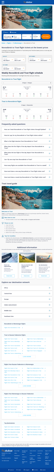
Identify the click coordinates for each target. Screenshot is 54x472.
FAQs (31, 453)
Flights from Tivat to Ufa (10, 350)
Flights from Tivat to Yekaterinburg (12, 353)
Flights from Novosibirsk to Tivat (12, 327)
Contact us (24, 456)
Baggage (16, 458)
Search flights (46, 36)
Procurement (32, 455)
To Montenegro (17, 43)
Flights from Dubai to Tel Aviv (34, 429)
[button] (27, 129)
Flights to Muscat (47, 457)
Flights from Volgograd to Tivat (34, 380)
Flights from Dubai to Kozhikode (12, 429)
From (5, 35)
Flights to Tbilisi (48, 450)
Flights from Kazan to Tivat (10, 368)
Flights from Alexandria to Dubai (12, 432)
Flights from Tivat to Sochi (10, 348)
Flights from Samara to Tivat (34, 375)
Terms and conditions (6, 458)
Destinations (17, 455)
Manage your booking (25, 451)
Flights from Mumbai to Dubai (34, 434)
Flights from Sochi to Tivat (10, 377)
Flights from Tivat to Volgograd (34, 350)
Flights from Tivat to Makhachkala (35, 339)
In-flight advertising (32, 458)
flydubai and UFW (24, 462)
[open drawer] (3, 1)
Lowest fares (40, 450)
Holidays (39, 458)
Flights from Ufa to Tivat (10, 380)
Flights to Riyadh (47, 454)
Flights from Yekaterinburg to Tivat (12, 382)
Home (3, 43)
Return (6, 32)
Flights (9, 43)
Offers (15, 453)
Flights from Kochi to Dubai (11, 434)
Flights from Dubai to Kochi (33, 427)
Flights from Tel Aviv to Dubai (11, 437)
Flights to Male (48, 460)
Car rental (39, 453)
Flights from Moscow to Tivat (34, 370)
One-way (14, 32)
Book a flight (16, 450)
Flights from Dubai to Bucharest (12, 427)
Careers (39, 460)
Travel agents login (32, 462)
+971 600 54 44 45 (5, 460)
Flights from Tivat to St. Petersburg (35, 348)
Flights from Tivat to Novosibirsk (12, 345)
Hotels (38, 455)
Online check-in (33, 450)
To (14, 35)
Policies (3, 455)
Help (15, 460)
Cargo (23, 459)
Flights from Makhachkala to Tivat (35, 368)
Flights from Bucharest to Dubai (34, 432)
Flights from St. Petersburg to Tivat (35, 377)
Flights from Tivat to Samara (34, 345)
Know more (9, 276)
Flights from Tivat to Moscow (34, 341)
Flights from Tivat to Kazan (10, 339)
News (23, 454)
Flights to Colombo (47, 463)
